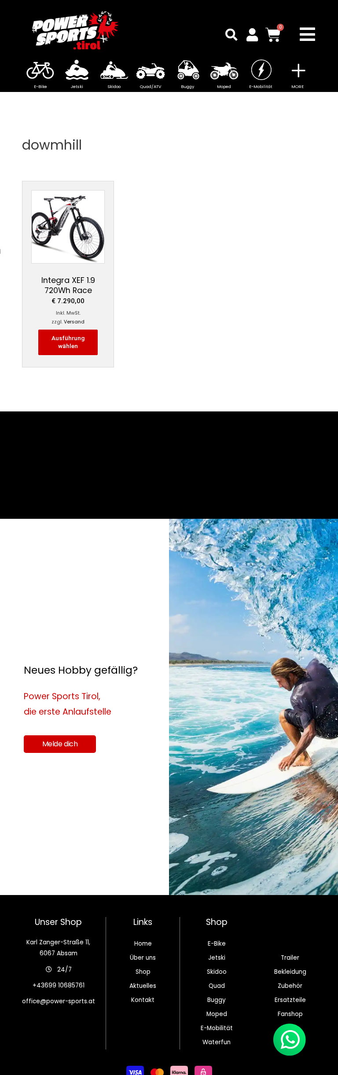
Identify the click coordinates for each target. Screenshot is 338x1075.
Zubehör (290, 986)
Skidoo (217, 972)
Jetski (216, 958)
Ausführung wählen (67, 341)
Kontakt (142, 1000)
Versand (74, 322)
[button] (231, 35)
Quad (217, 986)
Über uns (143, 958)
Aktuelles (142, 986)
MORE (297, 86)
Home (143, 943)
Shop (143, 972)
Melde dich (60, 744)
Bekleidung (290, 972)
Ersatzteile (290, 1000)
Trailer (290, 958)
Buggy (216, 1000)
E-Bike (217, 943)
